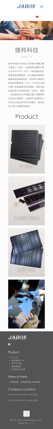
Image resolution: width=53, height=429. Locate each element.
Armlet (32, 423)
